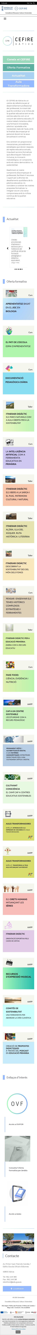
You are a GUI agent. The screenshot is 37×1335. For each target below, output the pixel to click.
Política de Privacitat (15, 1306)
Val (28, 3)
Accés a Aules (15, 1214)
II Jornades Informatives (16, 240)
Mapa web (10, 1307)
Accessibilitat (26, 1307)
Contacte (17, 1307)
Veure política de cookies (19, 1329)
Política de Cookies (28, 1306)
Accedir (5, 3)
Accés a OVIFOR (16, 1124)
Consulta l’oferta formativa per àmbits (18, 1169)
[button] (32, 19)
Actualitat (18, 75)
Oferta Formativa (18, 67)
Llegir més (15, 244)
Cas (31, 3)
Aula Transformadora (18, 83)
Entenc (18, 1332)
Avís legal (5, 1306)
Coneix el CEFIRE (18, 59)
